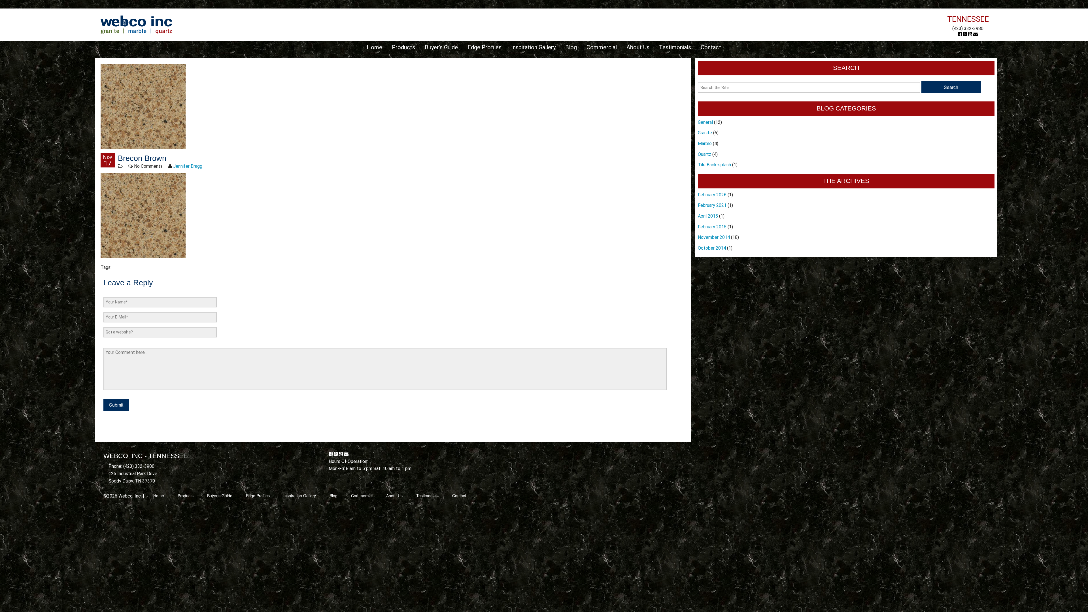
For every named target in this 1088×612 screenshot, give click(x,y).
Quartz (704, 154)
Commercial (601, 47)
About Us (637, 47)
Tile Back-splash (714, 164)
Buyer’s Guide (441, 47)
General (705, 122)
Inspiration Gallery (533, 47)
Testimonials (675, 47)
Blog (571, 47)
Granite (705, 132)
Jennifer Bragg (187, 166)
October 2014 (712, 248)
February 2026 (712, 194)
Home (374, 47)
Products (403, 47)
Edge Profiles (485, 47)
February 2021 (712, 205)
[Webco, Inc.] (136, 24)
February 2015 (712, 227)
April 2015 (708, 216)
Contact (711, 47)
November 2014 (714, 237)
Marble (705, 143)
